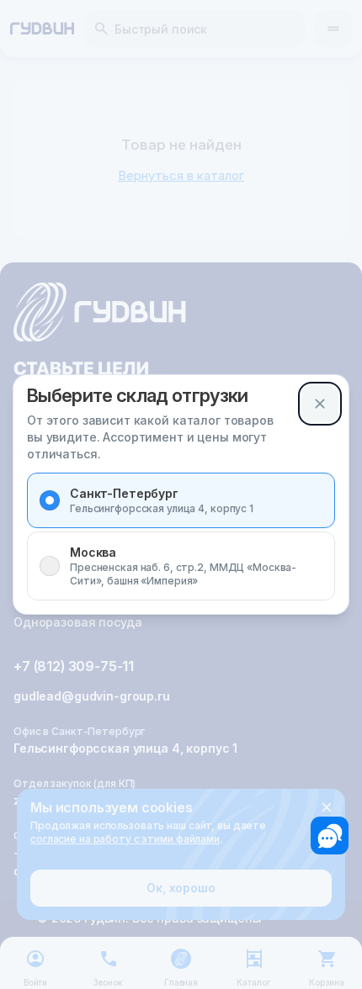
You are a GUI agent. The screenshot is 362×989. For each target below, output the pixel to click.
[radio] (50, 500)
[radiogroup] (181, 536)
